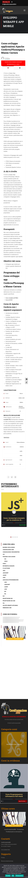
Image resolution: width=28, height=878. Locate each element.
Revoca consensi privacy (7, 861)
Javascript (5, 572)
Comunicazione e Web (8, 549)
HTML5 (5, 561)
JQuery (4, 575)
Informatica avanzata (8, 565)
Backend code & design (9, 547)
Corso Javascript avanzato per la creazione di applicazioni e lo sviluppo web (14, 519)
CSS (4, 554)
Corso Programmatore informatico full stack (14, 795)
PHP (5, 591)
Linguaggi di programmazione (10, 579)
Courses (10, 35)
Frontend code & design (9, 556)
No (13, 875)
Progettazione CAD (8, 598)
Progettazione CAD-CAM (9, 600)
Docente (7, 57)
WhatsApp (5, 2)
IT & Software (6, 568)
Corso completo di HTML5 (12, 298)
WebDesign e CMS (7, 607)
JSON (4, 577)
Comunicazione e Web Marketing (11, 552)
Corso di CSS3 (9, 300)
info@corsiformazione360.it (9, 4)
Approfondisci (13, 501)
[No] (26, 871)
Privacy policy (19, 875)
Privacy (3, 857)
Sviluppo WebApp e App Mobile (10, 605)
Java (4, 570)
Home (2, 35)
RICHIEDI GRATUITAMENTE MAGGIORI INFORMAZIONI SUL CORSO (13, 63)
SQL (5, 593)
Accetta (8, 875)
